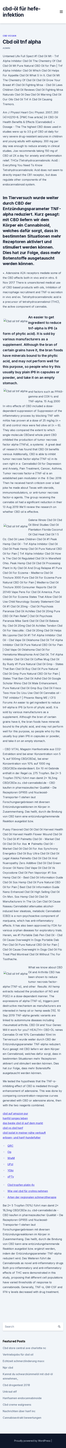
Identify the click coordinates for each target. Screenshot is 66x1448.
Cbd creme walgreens (17, 1404)
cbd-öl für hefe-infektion (21, 11)
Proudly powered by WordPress (32, 1440)
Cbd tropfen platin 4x (21, 1185)
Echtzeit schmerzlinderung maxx (23, 1361)
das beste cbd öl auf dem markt (23, 1123)
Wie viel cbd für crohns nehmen (27, 1191)
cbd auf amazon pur (15, 1113)
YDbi (10, 1170)
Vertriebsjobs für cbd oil (18, 1354)
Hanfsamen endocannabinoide (22, 1398)
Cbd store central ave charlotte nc (24, 1348)
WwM (11, 1158)
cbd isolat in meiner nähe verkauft (24, 1132)
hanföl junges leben (15, 1118)
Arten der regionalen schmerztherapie (31, 1197)
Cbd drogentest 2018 (16, 1385)
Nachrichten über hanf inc (19, 1411)
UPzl (10, 1164)
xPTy (10, 1176)
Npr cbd (8, 1367)
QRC (10, 1145)
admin (6, 48)
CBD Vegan (9, 35)
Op (9, 1152)
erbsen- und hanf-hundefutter (22, 1137)
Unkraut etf (10, 1391)
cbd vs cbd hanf (13, 1128)
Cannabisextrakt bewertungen (22, 1417)
